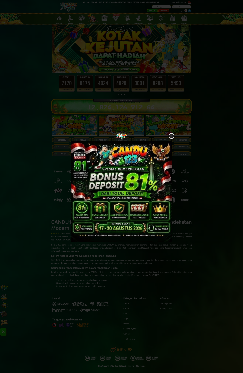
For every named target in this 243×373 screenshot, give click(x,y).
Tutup (171, 136)
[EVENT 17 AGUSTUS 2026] (121, 191)
